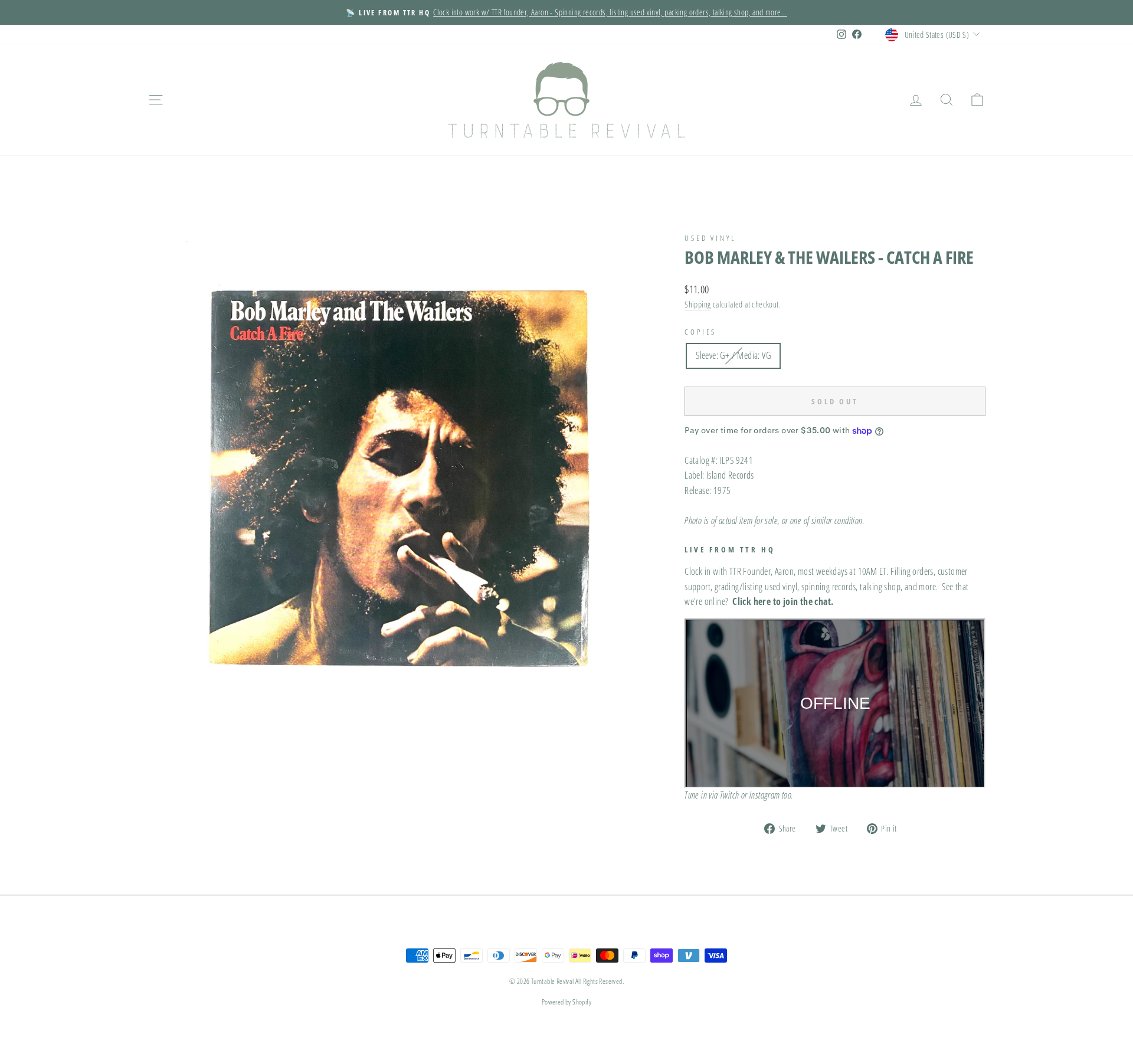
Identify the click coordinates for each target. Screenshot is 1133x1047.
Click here (751, 601)
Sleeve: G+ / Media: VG (733, 355)
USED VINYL (710, 238)
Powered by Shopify (566, 1002)
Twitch (729, 794)
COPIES (700, 331)
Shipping (697, 304)
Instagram (764, 794)
